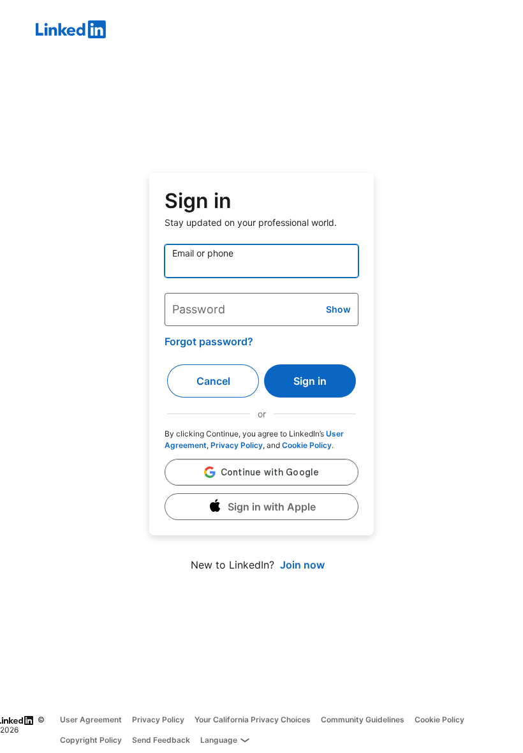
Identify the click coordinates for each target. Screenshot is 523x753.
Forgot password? (209, 341)
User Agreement (91, 719)
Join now (302, 564)
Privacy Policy (236, 445)
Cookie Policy (307, 445)
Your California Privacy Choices (253, 719)
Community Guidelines (362, 719)
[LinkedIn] (279, 31)
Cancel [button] (213, 381)
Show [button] (338, 309)
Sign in (310, 381)
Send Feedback (161, 740)
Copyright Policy (91, 740)
